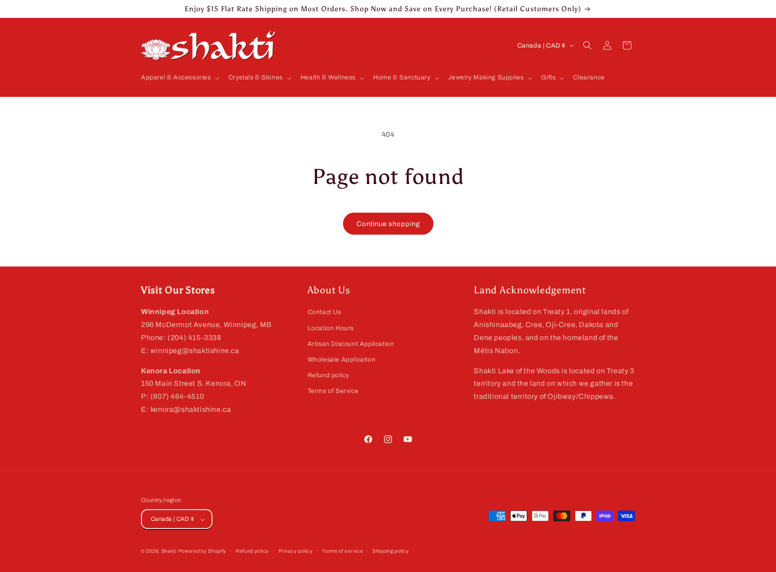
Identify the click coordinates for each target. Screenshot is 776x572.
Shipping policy (390, 551)
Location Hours (331, 327)
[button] (179, 77)
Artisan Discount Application (351, 343)
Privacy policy (295, 551)
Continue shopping (388, 223)
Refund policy (328, 374)
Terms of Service (333, 391)
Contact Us (324, 312)
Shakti (168, 551)
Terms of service (342, 551)
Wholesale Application (342, 359)
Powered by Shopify (202, 551)
